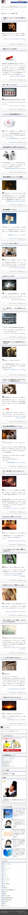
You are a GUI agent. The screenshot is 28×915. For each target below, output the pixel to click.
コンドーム (5, 875)
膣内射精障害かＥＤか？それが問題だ (13, 177)
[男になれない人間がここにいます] (9, 530)
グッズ (4, 871)
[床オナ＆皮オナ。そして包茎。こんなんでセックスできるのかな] (9, 634)
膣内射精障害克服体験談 (8, 897)
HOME (2, 9)
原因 (4, 885)
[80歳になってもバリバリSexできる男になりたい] (9, 32)
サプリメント (6, 877)
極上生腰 (5, 891)
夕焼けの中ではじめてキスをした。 (12, 697)
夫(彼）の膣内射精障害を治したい (9, 889)
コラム (4, 873)
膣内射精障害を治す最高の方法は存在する (14, 147)
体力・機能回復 (6, 883)
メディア (5, 881)
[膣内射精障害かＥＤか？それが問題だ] (9, 190)
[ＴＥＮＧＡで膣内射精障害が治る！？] (9, 128)
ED (4, 865)
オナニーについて (6, 867)
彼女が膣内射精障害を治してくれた (12, 426)
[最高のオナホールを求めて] (9, 62)
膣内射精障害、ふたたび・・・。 (12, 209)
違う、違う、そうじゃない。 (10, 84)
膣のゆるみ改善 (6, 895)
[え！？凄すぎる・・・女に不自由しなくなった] (9, 324)
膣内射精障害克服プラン (8, 762)
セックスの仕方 (6, 879)
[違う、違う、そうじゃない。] (9, 96)
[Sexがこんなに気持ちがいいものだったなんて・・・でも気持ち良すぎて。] (9, 394)
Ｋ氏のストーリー (23, 44)
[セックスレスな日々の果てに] (9, 256)
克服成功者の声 (6, 763)
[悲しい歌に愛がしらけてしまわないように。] (9, 487)
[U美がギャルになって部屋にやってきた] (9, 600)
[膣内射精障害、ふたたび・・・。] (9, 224)
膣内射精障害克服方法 (7, 899)
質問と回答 (5, 901)
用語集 (4, 893)
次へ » (8, 727)
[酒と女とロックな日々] (9, 290)
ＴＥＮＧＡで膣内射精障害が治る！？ (13, 114)
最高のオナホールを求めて (10, 49)
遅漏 (4, 903)
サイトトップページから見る (8, 758)
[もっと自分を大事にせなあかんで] (9, 670)
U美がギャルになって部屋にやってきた (13, 585)
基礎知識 (5, 887)
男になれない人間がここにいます (12, 516)
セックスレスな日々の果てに (10, 243)
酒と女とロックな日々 (9, 276)
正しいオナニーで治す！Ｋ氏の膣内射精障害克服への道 (13, 912)
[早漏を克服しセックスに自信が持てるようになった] (9, 357)
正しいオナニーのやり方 (8, 760)
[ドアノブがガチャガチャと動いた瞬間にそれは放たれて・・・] (9, 564)
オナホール (5, 869)
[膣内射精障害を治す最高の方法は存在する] (9, 160)
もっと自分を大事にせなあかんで (12, 657)
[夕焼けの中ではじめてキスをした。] (9, 710)
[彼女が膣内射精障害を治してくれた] (9, 439)
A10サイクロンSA (6, 863)
